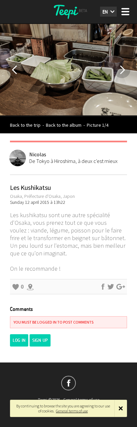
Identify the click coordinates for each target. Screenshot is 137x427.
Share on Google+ (120, 287)
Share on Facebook (102, 287)
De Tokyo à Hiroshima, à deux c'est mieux (73, 161)
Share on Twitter (110, 287)
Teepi (68, 11)
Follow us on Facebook (68, 383)
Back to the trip (25, 125)
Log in (19, 340)
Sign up (40, 340)
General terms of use (72, 410)
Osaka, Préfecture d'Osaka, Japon (42, 196)
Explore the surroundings (30, 287)
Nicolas (37, 154)
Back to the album (63, 125)
